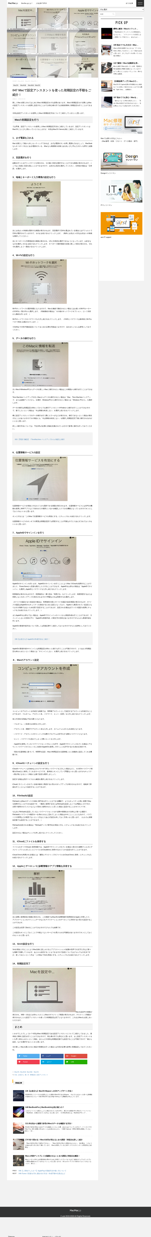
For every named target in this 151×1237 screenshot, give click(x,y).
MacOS (16, 1072)
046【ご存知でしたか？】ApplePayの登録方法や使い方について (42, 1171)
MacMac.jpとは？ (27, 3)
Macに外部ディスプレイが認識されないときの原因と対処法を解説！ (52, 1156)
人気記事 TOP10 (41, 3)
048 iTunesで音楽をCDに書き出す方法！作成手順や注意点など (42, 1173)
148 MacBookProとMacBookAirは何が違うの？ (44, 1107)
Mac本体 (23, 1072)
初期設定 (33, 1075)
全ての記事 (129, 3)
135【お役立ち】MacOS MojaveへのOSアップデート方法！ (49, 1091)
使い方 (27, 1075)
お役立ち (21, 1075)
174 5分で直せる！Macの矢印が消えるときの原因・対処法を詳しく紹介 (54, 1140)
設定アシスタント (42, 1075)
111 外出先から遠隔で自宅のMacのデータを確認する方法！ (49, 1123)
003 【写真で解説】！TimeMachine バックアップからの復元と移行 (40, 439)
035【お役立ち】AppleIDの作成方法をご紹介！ (32, 639)
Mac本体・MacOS (33, 1072)
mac (15, 1075)
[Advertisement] (121, 261)
